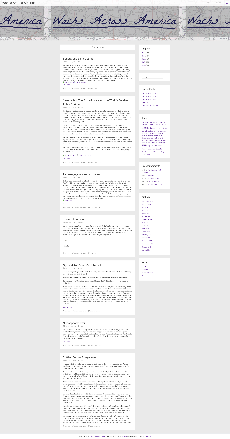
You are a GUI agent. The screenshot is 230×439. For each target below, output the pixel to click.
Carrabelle (77, 88)
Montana (148, 136)
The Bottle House (73, 219)
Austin (150, 122)
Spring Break (146, 149)
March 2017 (146, 213)
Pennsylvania (152, 142)
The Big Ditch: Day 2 (149, 96)
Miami (152, 133)
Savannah (159, 145)
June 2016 (145, 222)
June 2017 (145, 210)
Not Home (218, 3)
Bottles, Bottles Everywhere (79, 357)
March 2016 (146, 232)
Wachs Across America (19, 3)
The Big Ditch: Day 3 (149, 93)
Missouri (157, 133)
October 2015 (146, 247)
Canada (158, 122)
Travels (67, 88)
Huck (81, 62)
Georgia (158, 128)
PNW (144, 145)
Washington (146, 154)
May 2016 (145, 225)
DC (165, 124)
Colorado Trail (160, 124)
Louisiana (161, 131)
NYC (153, 140)
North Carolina (147, 140)
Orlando (144, 142)
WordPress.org (147, 276)
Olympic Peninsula (160, 140)
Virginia (163, 152)
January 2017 (146, 216)
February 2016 (146, 235)
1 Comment (93, 253)
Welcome (145, 102)
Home (208, 3)
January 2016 (146, 238)
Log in (144, 267)
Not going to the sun (155, 184)
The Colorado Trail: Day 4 (150, 105)
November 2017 (147, 201)
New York (159, 138)
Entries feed (146, 270)
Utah (154, 152)
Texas (159, 148)
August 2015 (146, 250)
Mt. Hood (151, 175)
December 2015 (147, 241)
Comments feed (147, 273)
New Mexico (154, 136)
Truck (150, 152)
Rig (149, 146)
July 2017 (145, 207)
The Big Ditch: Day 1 (149, 99)
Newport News (152, 138)
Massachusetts (145, 133)
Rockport (154, 146)
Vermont (158, 152)
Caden (144, 56)
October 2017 (146, 204)
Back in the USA (154, 178)
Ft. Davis (153, 128)
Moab (161, 133)
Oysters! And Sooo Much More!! (82, 265)
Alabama (145, 122)
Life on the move (151, 131)
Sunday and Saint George (78, 58)
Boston (154, 122)
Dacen (81, 360)
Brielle (81, 223)
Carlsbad (162, 122)
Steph (81, 107)
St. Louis (153, 149)
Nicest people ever (74, 323)
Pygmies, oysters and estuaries (81, 174)
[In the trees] (67, 200)
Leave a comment (95, 88)
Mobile (143, 135)
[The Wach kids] (80, 82)
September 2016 (147, 219)
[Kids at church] (68, 82)
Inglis (163, 128)
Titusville (144, 152)
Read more (67, 85)
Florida (83, 88)
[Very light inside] (69, 155)
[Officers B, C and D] (84, 155)
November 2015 (147, 244)
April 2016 (145, 229)
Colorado (152, 124)
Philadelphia (161, 142)
